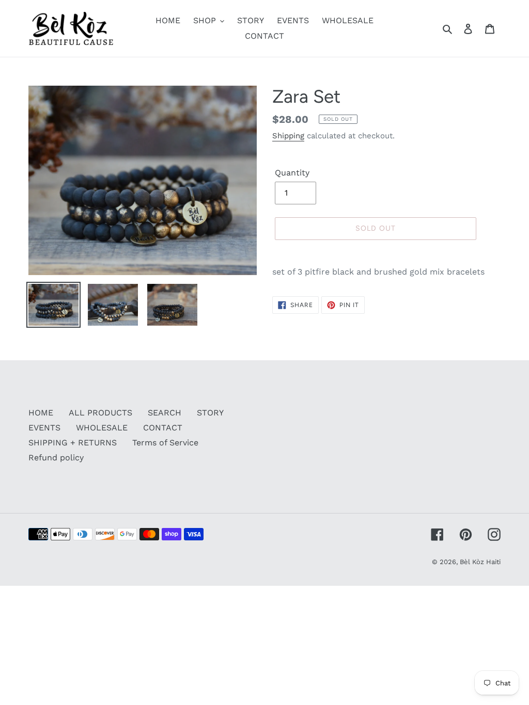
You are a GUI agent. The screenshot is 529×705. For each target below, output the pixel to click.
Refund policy (56, 457)
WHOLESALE (102, 427)
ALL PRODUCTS (100, 413)
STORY (210, 413)
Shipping (288, 135)
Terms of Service (165, 442)
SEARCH (164, 413)
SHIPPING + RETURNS (72, 442)
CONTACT (162, 427)
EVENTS (44, 427)
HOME (40, 413)
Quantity (292, 173)
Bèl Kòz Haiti (480, 562)
